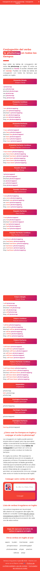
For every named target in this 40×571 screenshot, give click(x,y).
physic (21, 549)
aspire (7, 542)
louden (14, 542)
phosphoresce (12, 546)
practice (29, 549)
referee (16, 553)
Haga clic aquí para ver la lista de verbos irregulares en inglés (20, 530)
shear (23, 553)
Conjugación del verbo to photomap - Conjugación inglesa (18, 2)
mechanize (23, 542)
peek (31, 542)
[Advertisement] (20, 25)
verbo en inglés (15, 66)
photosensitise (12, 549)
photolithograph (26, 546)
